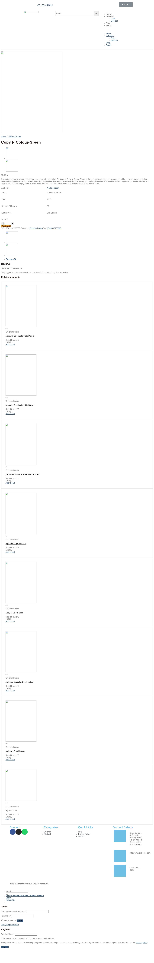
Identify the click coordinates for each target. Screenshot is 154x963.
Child (113, 18)
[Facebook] (13, 832)
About (108, 25)
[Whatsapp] (25, 832)
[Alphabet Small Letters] (21, 741)
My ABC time (11, 810)
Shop (108, 23)
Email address (7, 934)
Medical (114, 21)
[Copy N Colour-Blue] (12, 158)
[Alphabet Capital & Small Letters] (21, 672)
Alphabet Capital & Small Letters (19, 682)
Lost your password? (10, 925)
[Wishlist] (6, 328)
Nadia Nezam (53, 188)
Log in (20, 920)
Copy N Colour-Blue (14, 613)
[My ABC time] (21, 800)
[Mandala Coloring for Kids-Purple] (21, 326)
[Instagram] (19, 832)
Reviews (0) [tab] (11, 259)
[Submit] (7, 894)
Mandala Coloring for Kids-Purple (20, 336)
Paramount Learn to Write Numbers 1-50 (23, 474)
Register (5, 947)
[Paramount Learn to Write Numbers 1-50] (21, 464)
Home (108, 14)
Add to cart (6, 226)
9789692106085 (54, 228)
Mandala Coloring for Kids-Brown (20, 405)
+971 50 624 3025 (45, 5)
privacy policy (141, 943)
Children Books (14, 136)
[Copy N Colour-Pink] (12, 171)
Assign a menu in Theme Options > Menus (25, 896)
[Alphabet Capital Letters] (21, 533)
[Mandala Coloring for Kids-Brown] (21, 395)
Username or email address (13, 911)
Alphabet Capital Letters (16, 544)
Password (6, 916)
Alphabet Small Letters (15, 751)
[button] (122, 29)
